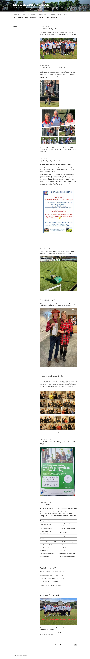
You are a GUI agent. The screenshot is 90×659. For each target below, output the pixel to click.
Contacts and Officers (30, 17)
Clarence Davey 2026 (49, 29)
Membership (52, 14)
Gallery (65, 14)
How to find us (31, 14)
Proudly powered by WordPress (20, 655)
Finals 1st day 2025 (48, 568)
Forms (59, 14)
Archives (41, 17)
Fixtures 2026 (16, 14)
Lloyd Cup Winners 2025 (50, 595)
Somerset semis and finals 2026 (53, 67)
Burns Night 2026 (47, 300)
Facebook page (55, 432)
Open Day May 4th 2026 (50, 161)
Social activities (42, 14)
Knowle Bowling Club (31, 4)
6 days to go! (45, 248)
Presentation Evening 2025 (51, 376)
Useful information (18, 17)
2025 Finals (45, 505)
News (24, 14)
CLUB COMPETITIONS (51, 17)
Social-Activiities (49, 305)
